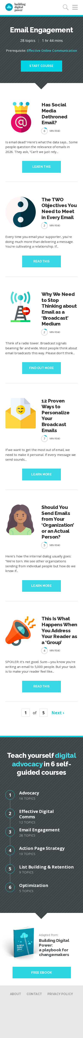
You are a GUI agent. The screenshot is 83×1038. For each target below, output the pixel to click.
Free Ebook (41, 972)
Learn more (41, 474)
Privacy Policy (60, 994)
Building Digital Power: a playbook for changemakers (54, 947)
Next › (58, 713)
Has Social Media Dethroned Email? (54, 113)
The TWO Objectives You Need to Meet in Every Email (59, 208)
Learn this (41, 166)
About (15, 994)
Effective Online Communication (52, 50)
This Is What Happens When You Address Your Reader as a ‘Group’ (59, 630)
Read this (41, 261)
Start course (41, 66)
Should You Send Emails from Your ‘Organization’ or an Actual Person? (58, 522)
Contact (34, 994)
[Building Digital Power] (15, 7)
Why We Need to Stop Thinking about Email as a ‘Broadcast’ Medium (59, 309)
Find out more (41, 368)
